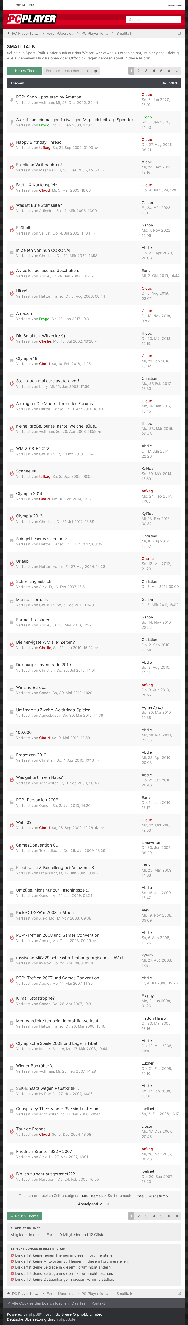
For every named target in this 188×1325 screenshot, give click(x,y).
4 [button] (154, 70)
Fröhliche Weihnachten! (39, 164)
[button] (177, 71)
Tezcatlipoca (50, 850)
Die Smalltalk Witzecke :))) (41, 335)
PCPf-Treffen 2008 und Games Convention (58, 935)
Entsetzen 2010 (31, 754)
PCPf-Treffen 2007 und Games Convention (57, 978)
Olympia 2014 (29, 493)
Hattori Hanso (51, 296)
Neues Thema (26, 70)
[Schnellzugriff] (8, 5)
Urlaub (22, 561)
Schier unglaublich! (34, 581)
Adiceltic (46, 210)
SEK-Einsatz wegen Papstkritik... (47, 1088)
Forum (20, 5)
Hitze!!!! (23, 290)
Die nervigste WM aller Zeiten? (45, 642)
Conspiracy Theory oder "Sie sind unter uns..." (60, 1108)
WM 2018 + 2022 (32, 448)
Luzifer (148, 1063)
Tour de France (31, 1129)
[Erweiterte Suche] (95, 71)
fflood (147, 162)
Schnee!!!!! (26, 471)
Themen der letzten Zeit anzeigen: (49, 1195)
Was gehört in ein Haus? (39, 777)
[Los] (108, 1204)
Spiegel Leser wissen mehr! (42, 538)
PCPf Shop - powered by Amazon (48, 97)
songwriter (48, 783)
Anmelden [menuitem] (174, 5)
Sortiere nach (120, 1195)
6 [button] (169, 70)
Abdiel (147, 247)
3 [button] (146, 70)
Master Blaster (51, 1048)
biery (43, 386)
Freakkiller (48, 873)
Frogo (44, 125)
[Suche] (86, 71)
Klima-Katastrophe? (35, 998)
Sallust (45, 233)
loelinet (148, 1108)
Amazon (24, 313)
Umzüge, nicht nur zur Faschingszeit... (53, 890)
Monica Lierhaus (32, 599)
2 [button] (139, 70)
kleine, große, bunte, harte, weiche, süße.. (56, 426)
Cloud (147, 94)
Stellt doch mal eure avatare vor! (47, 380)
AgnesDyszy (50, 715)
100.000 (24, 732)
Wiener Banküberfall (35, 1065)
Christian (47, 255)
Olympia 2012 (29, 516)
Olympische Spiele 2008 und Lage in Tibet (56, 1043)
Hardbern (47, 1179)
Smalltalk (21, 47)
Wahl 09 (24, 822)
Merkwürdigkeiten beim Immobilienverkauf (57, 1020)
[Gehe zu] (179, 33)
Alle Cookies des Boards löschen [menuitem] (40, 1303)
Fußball (23, 227)
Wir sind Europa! (32, 687)
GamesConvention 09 (37, 845)
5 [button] (161, 70)
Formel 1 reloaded (33, 619)
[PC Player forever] (32, 19)
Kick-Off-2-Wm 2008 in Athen (45, 912)
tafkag (44, 147)
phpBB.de (67, 1319)
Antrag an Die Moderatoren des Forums (54, 403)
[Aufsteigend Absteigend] (88, 1204)
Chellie (45, 341)
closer (147, 1126)
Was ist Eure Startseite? (39, 205)
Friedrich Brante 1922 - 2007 (44, 1151)
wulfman (46, 102)
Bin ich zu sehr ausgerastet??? (45, 1173)
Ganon (147, 202)
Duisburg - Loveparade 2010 (43, 664)
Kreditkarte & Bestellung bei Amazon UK (55, 867)
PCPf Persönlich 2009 (37, 799)
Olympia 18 (26, 358)
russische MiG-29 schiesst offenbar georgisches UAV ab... (72, 957)
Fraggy (148, 995)
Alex (43, 586)
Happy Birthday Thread (39, 142)
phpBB (34, 1314)
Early (146, 270)
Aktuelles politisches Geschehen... (49, 270)
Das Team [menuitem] (80, 1303)
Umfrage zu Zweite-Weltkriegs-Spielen (53, 709)
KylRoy (147, 468)
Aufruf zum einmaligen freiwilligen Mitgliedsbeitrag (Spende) (74, 119)
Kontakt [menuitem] (98, 1303)
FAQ (31, 5)
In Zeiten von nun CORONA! (43, 250)
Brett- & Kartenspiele (36, 184)
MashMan (47, 170)
